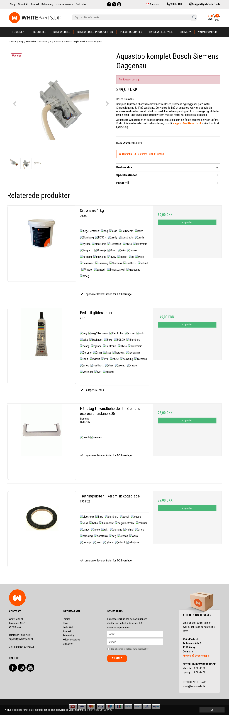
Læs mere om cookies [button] (100, 709)
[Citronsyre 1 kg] (42, 244)
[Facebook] (109, 4)
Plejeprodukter (131, 32)
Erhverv (185, 32)
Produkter (38, 32)
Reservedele (61, 32)
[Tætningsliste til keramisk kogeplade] (42, 529)
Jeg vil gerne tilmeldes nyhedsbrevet (137, 648)
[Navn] (138, 633)
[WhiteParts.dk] (35, 17)
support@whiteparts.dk (21, 639)
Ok (212, 709)
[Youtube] (119, 4)
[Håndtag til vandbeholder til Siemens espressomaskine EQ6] (42, 442)
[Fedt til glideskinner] (42, 346)
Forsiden (18, 32)
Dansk (153, 4)
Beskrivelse (124, 167)
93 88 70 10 (192, 682)
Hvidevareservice (161, 32)
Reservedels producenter (95, 32)
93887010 (20, 635)
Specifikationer (126, 175)
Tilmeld (117, 658)
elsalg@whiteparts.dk (194, 686)
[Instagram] (114, 4)
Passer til (122, 183)
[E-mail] (138, 641)
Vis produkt (187, 222)
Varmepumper (207, 32)
